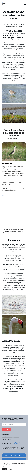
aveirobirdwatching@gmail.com (10, 437)
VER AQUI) (19, 26)
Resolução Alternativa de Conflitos (14, 455)
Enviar (6, 429)
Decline (10, 469)
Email (3, 421)
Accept (4, 469)
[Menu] (25, 4)
